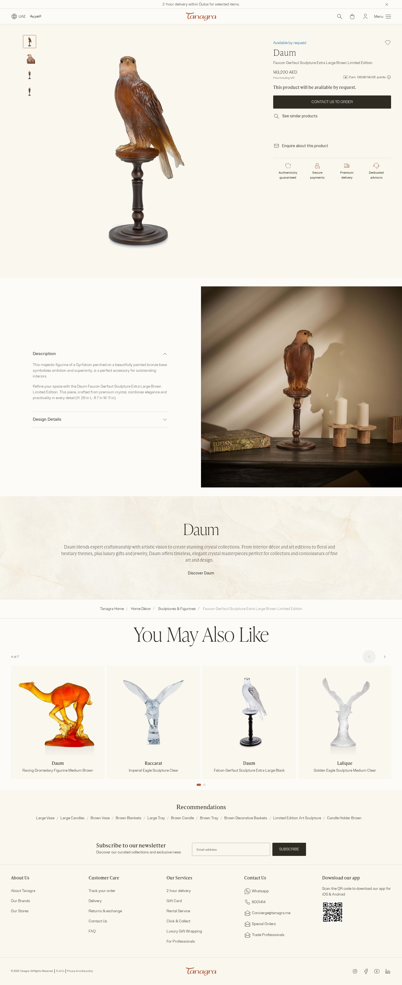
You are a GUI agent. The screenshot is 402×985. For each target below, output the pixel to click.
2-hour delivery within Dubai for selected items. (201, 4)
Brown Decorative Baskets (245, 818)
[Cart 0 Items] (352, 16)
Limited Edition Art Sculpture (297, 818)
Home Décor (141, 608)
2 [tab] (204, 785)
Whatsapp (260, 891)
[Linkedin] (387, 971)
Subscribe (289, 849)
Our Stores (20, 911)
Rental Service (178, 911)
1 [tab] (199, 785)
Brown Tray (209, 818)
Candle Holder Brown (344, 818)
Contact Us (98, 921)
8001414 (259, 902)
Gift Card (174, 900)
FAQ (92, 931)
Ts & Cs (60, 971)
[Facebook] (366, 971)
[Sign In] (365, 16)
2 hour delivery (179, 890)
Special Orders (264, 923)
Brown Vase (100, 818)
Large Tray (156, 818)
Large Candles (72, 818)
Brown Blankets (128, 818)
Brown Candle (182, 818)
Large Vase (45, 818)
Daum (284, 53)
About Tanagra (23, 890)
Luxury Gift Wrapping (184, 931)
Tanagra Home (112, 608)
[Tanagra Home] (201, 16)
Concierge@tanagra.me (271, 913)
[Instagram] (355, 971)
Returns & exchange (105, 911)
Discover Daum (201, 573)
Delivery (95, 900)
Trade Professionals (268, 934)
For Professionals (181, 941)
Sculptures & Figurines (177, 608)
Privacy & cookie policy (80, 971)
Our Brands (20, 900)
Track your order (102, 890)
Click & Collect (178, 921)
